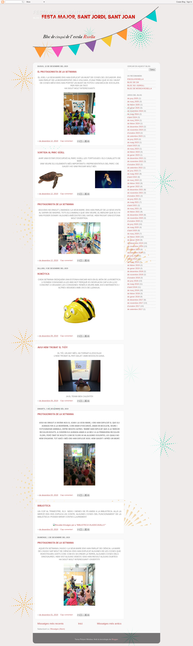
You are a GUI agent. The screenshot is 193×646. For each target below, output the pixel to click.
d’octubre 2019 (133, 249)
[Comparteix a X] (83, 141)
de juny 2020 (132, 224)
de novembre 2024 (135, 111)
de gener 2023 (133, 155)
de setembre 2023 (135, 136)
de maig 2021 (133, 202)
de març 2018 (133, 290)
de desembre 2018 (135, 271)
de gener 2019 (133, 268)
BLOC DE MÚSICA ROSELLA (139, 89)
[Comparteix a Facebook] (86, 141)
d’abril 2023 (132, 146)
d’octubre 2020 (133, 221)
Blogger (115, 639)
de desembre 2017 (135, 300)
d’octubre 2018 (133, 278)
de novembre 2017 (135, 303)
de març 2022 (133, 180)
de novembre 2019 (135, 246)
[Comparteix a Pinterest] (88, 141)
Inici (80, 623)
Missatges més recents (50, 623)
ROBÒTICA (43, 274)
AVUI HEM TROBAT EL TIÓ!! (52, 347)
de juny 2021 (132, 199)
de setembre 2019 (135, 253)
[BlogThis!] (81, 141)
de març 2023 (133, 149)
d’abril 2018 (132, 287)
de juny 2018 (132, 281)
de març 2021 (133, 209)
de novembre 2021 (135, 193)
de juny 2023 (132, 139)
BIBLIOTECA (44, 506)
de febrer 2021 (133, 212)
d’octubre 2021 (133, 196)
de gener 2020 (133, 240)
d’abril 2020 (132, 231)
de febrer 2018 (133, 294)
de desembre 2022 (135, 158)
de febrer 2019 (133, 265)
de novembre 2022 (135, 161)
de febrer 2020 (133, 237)
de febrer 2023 (133, 152)
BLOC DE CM (133, 82)
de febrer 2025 (133, 105)
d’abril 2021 (132, 205)
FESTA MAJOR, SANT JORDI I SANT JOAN (79, 12)
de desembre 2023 (135, 127)
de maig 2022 (133, 174)
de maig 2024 (133, 114)
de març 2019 (133, 262)
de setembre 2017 (135, 309)
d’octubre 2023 (133, 133)
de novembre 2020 (135, 218)
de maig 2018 (133, 284)
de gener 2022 (133, 187)
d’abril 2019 (132, 259)
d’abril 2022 (132, 177)
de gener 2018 (133, 297)
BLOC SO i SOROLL (135, 86)
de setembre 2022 (135, 168)
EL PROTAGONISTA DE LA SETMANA (57, 72)
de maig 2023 (133, 142)
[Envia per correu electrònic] (78, 141)
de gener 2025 (133, 108)
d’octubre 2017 (133, 306)
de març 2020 (133, 234)
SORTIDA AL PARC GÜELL (51, 152)
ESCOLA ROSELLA (135, 79)
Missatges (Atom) (57, 629)
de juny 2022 (132, 171)
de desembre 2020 (135, 215)
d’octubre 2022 (133, 165)
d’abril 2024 (132, 117)
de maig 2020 (133, 227)
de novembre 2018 (135, 275)
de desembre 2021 (135, 190)
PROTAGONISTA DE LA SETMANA (56, 204)
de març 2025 (133, 102)
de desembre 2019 (135, 243)
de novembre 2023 (135, 130)
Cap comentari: (67, 141)
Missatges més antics (109, 623)
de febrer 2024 (133, 124)
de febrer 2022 (133, 183)
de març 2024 (133, 120)
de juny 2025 (132, 98)
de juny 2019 (132, 256)
